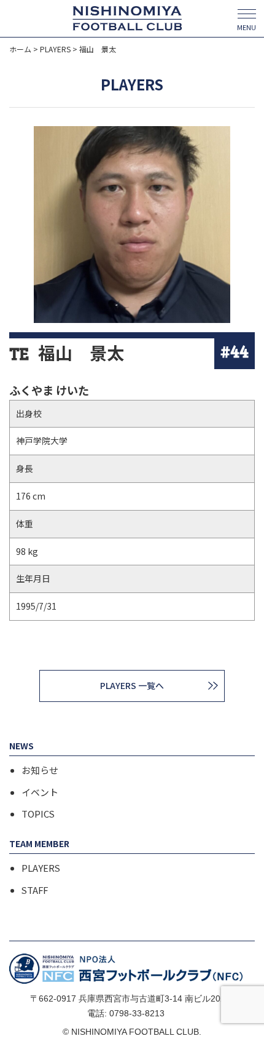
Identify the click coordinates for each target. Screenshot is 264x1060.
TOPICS (38, 814)
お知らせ (39, 770)
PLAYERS (40, 868)
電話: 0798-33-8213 (126, 1013)
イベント (39, 792)
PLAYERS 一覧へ (132, 685)
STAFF (34, 890)
